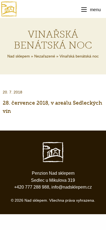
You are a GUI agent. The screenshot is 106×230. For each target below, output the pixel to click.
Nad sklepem (18, 56)
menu (95, 9)
